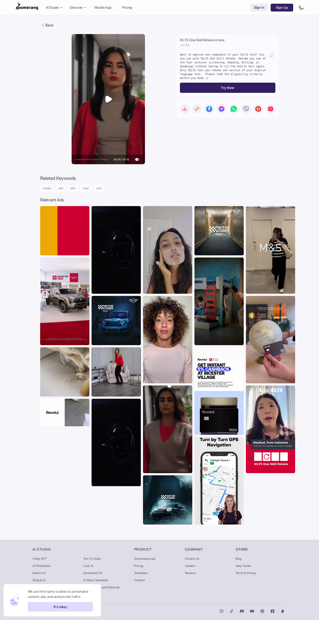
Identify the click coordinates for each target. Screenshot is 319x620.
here (86, 188)
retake (47, 188)
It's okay (60, 607)
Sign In (259, 7)
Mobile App (103, 7)
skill (60, 188)
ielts (73, 188)
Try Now (227, 88)
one (98, 188)
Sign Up (282, 7)
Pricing (127, 7)
